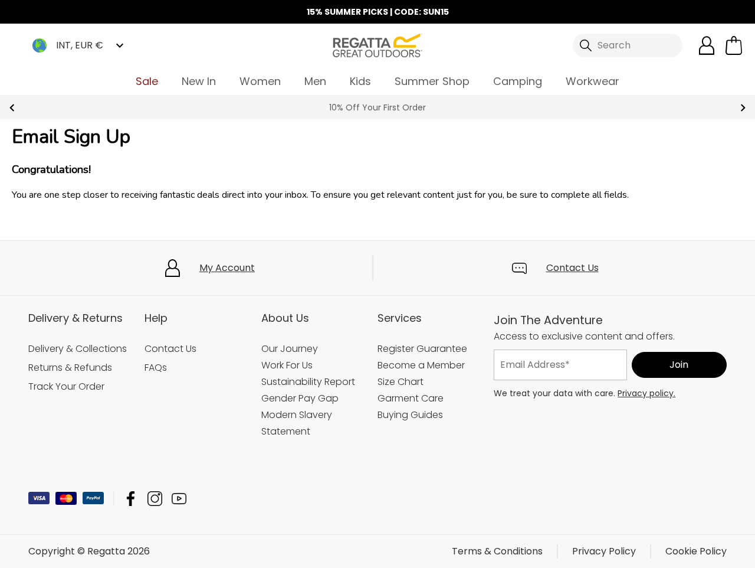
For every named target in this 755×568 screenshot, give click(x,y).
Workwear (592, 81)
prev (12, 107)
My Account (227, 268)
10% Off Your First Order (377, 107)
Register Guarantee (422, 348)
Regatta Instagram (154, 498)
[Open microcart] (733, 45)
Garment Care (411, 398)
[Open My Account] (706, 45)
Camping (517, 81)
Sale (147, 81)
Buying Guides (410, 415)
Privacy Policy (604, 551)
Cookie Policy (696, 551)
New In (199, 81)
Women (260, 81)
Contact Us (572, 268)
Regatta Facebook (130, 498)
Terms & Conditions (497, 551)
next (743, 107)
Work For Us (287, 365)
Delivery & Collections (77, 348)
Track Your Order (66, 386)
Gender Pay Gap (300, 398)
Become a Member (421, 365)
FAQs (156, 367)
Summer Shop (432, 81)
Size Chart (401, 382)
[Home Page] (377, 44)
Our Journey (289, 348)
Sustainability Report (308, 382)
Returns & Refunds (70, 367)
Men (315, 81)
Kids (360, 81)
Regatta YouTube (179, 498)
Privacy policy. (646, 393)
